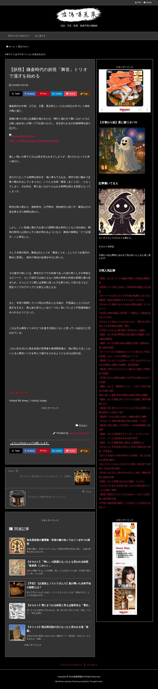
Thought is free (96, 681)
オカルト (25, 46)
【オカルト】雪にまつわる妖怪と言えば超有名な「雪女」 (59, 605)
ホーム (12, 46)
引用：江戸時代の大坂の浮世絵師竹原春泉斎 (34, 140)
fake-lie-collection (79, 433)
